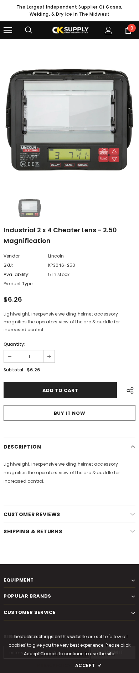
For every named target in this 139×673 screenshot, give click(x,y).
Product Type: (19, 284)
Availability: (17, 274)
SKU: (8, 265)
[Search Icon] (35, 30)
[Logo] (70, 30)
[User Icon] (108, 30)
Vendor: (12, 256)
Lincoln (56, 256)
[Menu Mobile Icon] (8, 30)
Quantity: (14, 344)
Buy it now (70, 413)
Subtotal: (14, 370)
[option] (69, 120)
